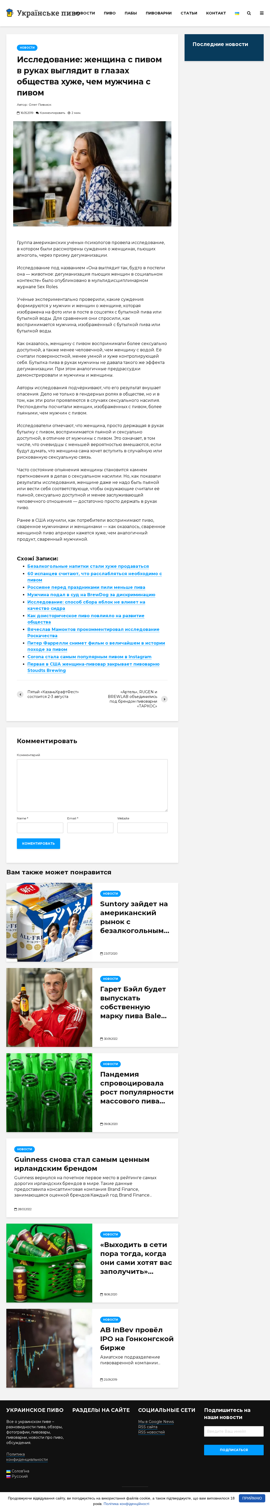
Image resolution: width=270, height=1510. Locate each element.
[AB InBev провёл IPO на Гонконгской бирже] (49, 1348)
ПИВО (110, 13)
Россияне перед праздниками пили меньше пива (86, 587)
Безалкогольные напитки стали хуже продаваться (88, 566)
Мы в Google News (156, 1421)
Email (72, 818)
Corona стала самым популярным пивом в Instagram (89, 656)
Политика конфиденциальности (27, 1457)
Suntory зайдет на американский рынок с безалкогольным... (134, 917)
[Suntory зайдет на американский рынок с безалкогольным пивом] (49, 922)
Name (22, 818)
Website (123, 818)
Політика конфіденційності (126, 1504)
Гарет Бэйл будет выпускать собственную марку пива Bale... (133, 1002)
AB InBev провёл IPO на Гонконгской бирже (137, 1339)
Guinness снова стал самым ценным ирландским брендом (82, 1164)
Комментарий (28, 755)
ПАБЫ (131, 13)
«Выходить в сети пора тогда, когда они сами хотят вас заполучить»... (136, 1258)
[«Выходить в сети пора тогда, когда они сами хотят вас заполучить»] (49, 1263)
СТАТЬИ (189, 13)
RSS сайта (147, 1427)
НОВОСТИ (84, 13)
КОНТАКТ (216, 13)
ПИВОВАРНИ (159, 13)
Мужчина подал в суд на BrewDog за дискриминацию (91, 594)
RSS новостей (151, 1432)
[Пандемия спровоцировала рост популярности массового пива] (49, 1092)
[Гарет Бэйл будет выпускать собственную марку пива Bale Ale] (49, 1007)
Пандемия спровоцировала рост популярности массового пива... (137, 1087)
